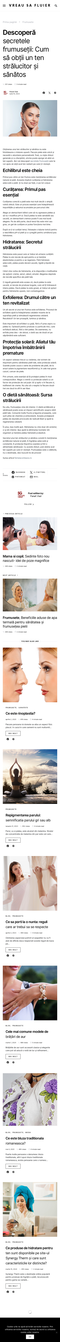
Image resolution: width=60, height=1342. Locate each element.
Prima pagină (10, 22)
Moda (28, 1132)
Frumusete (27, 22)
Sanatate (23, 708)
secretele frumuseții (39, 161)
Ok (30, 1337)
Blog (8, 916)
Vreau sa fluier (30, 6)
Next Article (9, 575)
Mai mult (13, 733)
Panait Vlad (13, 92)
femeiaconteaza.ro (23, 458)
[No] (56, 1332)
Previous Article (14, 514)
